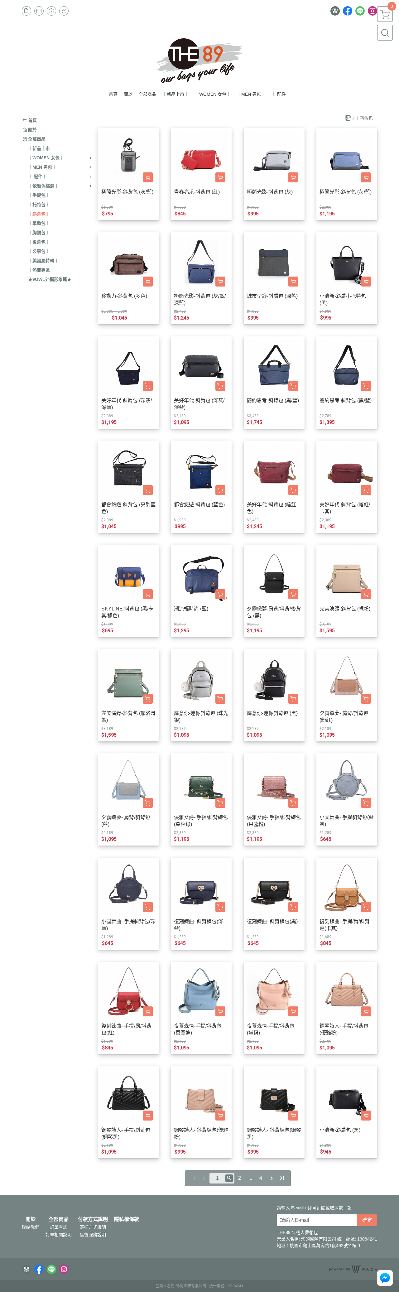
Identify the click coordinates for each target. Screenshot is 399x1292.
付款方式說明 (93, 1219)
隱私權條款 (126, 1219)
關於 (31, 1219)
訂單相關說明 (59, 1234)
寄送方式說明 (93, 1227)
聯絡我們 (30, 1227)
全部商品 (59, 1219)
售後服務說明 (93, 1234)
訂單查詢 (58, 1227)
